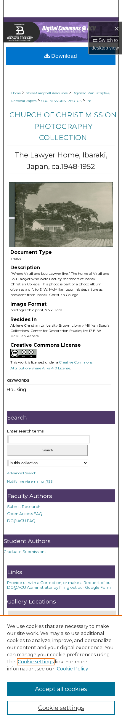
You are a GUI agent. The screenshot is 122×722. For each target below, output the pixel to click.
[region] (61, 668)
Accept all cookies (61, 689)
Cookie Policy (72, 669)
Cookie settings (36, 662)
